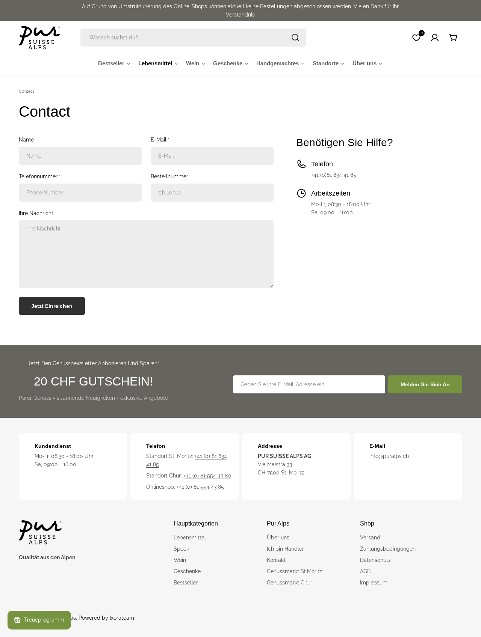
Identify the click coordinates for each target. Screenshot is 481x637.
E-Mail (160, 140)
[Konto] (435, 38)
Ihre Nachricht (36, 213)
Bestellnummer (169, 176)
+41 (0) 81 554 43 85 (200, 487)
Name (26, 140)
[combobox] (193, 38)
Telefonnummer (40, 176)
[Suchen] (295, 37)
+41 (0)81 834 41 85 (333, 175)
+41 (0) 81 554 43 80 (207, 476)
